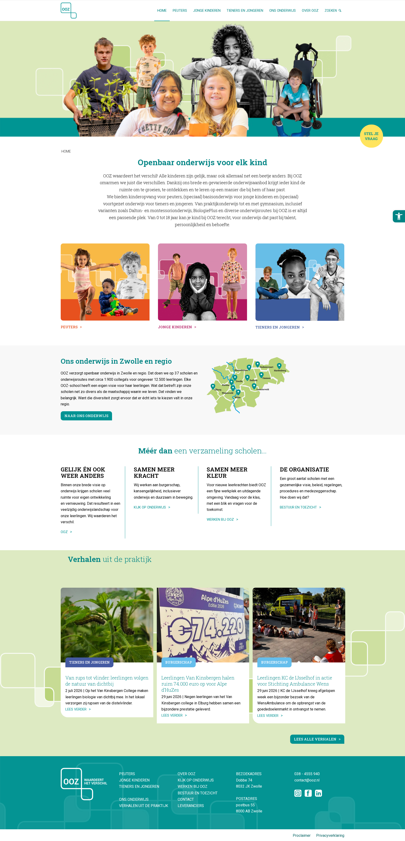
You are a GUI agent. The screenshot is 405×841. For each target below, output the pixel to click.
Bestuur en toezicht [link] (298, 507)
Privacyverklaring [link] (330, 835)
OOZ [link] (64, 532)
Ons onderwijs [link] (134, 799)
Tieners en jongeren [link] (139, 786)
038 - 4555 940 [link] (307, 774)
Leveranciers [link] (191, 806)
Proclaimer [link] (302, 835)
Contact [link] (186, 799)
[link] (399, 216)
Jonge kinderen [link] (134, 780)
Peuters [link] (127, 774)
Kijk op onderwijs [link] (150, 507)
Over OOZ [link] (186, 774)
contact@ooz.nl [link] (306, 780)
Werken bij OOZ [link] (220, 519)
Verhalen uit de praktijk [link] (143, 806)
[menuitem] (162, 10)
